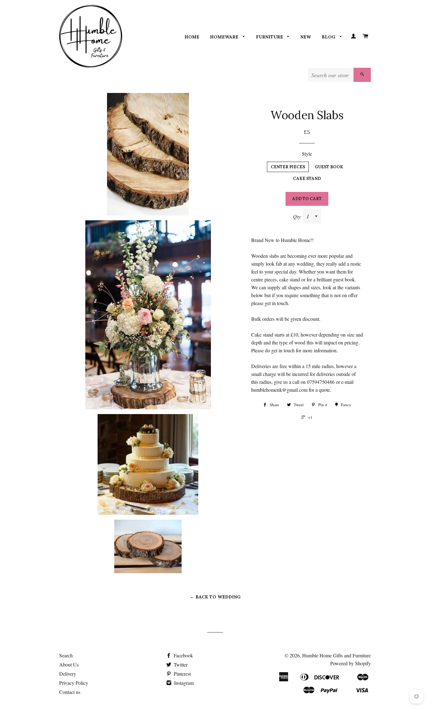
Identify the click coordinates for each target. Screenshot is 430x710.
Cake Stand (307, 178)
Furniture (270, 37)
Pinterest (182, 673)
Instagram (183, 682)
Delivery (67, 673)
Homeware (225, 37)
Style (307, 153)
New (305, 37)
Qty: (298, 216)
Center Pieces (288, 167)
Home (191, 37)
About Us (69, 664)
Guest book (329, 167)
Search (66, 655)
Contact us (69, 692)
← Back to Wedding (215, 597)
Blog (329, 37)
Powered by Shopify (350, 663)
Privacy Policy (73, 682)
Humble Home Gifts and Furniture (336, 655)
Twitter (180, 664)
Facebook (183, 655)
